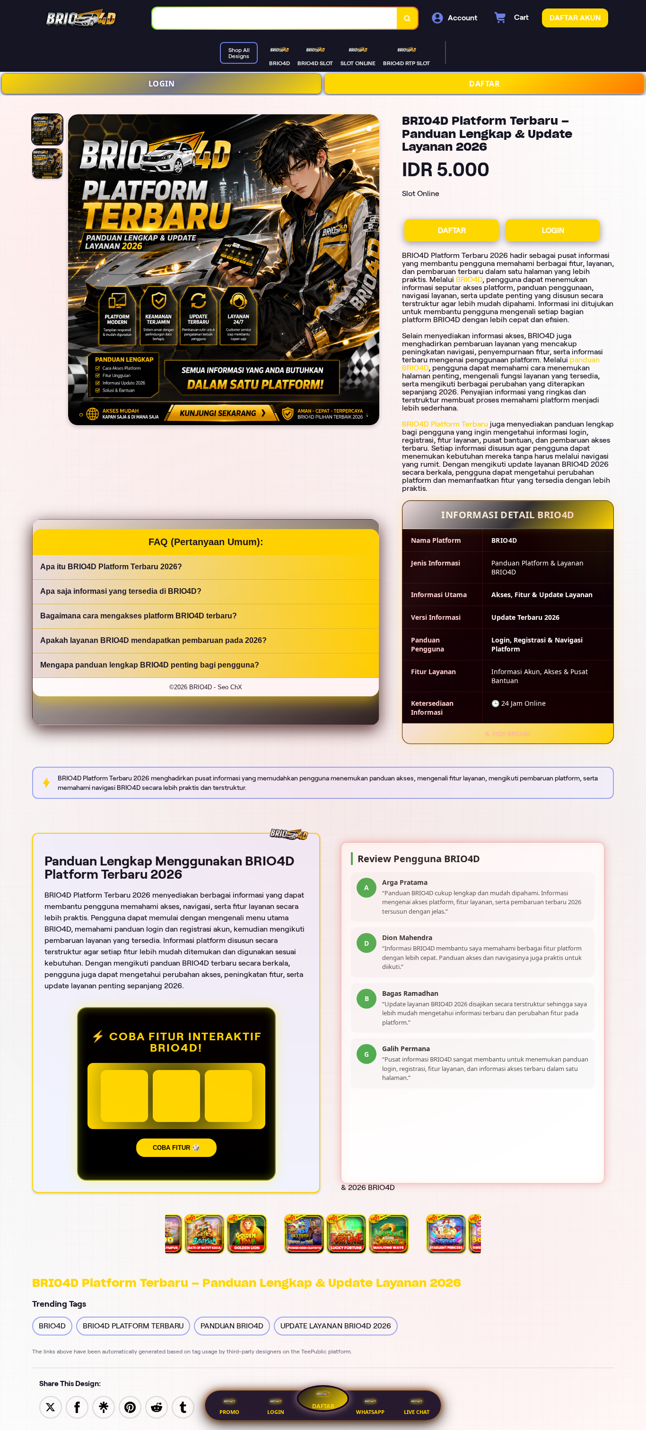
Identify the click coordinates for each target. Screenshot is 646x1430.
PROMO (229, 1411)
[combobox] (274, 18)
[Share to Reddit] (156, 1407)
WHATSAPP (370, 1411)
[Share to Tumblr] (183, 1407)
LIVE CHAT (416, 1411)
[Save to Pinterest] (130, 1407)
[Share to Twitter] (50, 1407)
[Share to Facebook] (77, 1407)
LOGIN (161, 83)
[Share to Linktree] (103, 1407)
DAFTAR (484, 83)
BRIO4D (469, 279)
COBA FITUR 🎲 (176, 1147)
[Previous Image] (75, 271)
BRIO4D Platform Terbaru (445, 424)
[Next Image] (371, 271)
